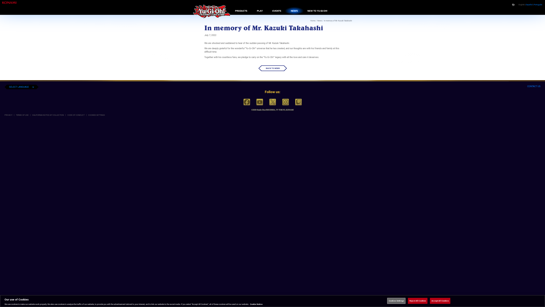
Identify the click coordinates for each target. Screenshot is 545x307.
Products (241, 11)
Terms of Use (22, 115)
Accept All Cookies (440, 301)
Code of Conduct (76, 115)
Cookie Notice (256, 304)
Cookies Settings (396, 301)
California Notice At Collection (48, 115)
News (294, 11)
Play (260, 11)
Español (529, 5)
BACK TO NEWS (273, 68)
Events (276, 11)
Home (312, 21)
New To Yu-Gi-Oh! (317, 11)
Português (538, 5)
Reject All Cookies (417, 301)
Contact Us (533, 86)
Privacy (8, 115)
